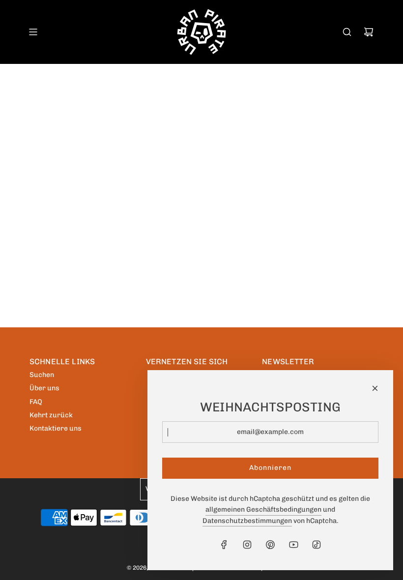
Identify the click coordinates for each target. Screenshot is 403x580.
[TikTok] (316, 544)
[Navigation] (33, 32)
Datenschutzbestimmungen (247, 521)
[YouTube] (293, 544)
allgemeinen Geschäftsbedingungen (263, 509)
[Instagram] (247, 544)
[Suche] (347, 32)
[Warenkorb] (368, 32)
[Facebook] (224, 544)
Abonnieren (270, 468)
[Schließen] (375, 388)
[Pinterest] (270, 544)
